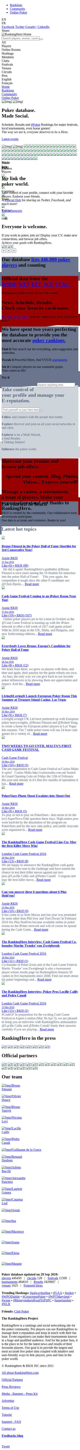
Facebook (8, 27)
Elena (15, 1253)
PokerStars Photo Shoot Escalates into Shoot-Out (36, 796)
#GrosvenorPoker (34, 1296)
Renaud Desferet (12, 1158)
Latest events (10, 139)
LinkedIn (43, 27)
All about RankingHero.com (20, 1372)
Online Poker (18, 12)
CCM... (63, 284)
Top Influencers (12, 211)
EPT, (37, 284)
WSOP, (9, 284)
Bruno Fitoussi (11, 1087)
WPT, (24, 284)
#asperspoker (62, 1300)
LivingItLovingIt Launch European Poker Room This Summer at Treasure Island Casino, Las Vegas (39, 697)
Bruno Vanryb (11, 1108)
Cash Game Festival (15, 757)
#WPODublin (11, 1296)
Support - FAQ (11, 1421)
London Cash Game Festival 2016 (24, 854)
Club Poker (21, 1311)
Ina (14, 1221)
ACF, (48, 284)
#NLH (6, 1304)
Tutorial (7, 1414)
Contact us (8, 1428)
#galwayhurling (40, 1293)
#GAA (57, 1293)
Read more (32, 584)
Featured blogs (33, 1285)
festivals (53, 1278)
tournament (59, 360)
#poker (69, 1293)
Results (38, 1282)
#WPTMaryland (59, 1296)
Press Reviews (11, 1386)
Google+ (31, 27)
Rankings (16, 5)
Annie (16, 1210)
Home (6, 86)
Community (17, 8)
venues (6, 1285)
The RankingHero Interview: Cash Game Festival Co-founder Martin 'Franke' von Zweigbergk (39, 943)
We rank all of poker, (15, 317)
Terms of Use (10, 1407)
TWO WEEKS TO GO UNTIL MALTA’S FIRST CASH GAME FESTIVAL (36, 747)
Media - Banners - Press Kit (20, 1393)
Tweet (6, 1446)
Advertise (8, 1400)
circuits (31, 1278)
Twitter (19, 27)
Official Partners (12, 1379)
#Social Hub (13, 200)
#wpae (6, 1300)
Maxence (18, 1231)
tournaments (9, 1282)
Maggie (17, 1263)
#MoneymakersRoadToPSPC (32, 1300)
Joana (15, 1242)
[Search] (41, 39)
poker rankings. (49, 340)
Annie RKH (10, 558)
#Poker (35, 124)
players (6, 1278)
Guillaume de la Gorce (26, 1149)
